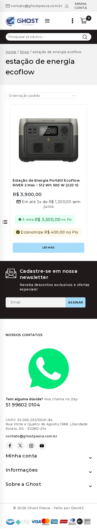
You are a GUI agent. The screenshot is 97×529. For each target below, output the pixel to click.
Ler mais (48, 247)
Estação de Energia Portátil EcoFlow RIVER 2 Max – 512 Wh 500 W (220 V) (46, 182)
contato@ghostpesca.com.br (31, 436)
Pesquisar (84, 37)
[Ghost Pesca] (22, 20)
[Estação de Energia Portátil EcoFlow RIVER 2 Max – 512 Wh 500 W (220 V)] (48, 140)
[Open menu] (72, 21)
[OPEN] (4, 222)
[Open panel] (47, 20)
